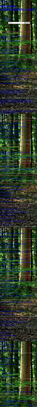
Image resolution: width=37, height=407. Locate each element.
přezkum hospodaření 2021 (8, 335)
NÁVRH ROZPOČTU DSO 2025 (11, 166)
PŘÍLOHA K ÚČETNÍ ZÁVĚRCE (11, 131)
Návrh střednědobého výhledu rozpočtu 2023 (13, 321)
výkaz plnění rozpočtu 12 (8, 344)
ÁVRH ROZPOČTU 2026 (9, 53)
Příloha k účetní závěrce (7, 192)
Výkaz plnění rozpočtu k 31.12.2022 (11, 262)
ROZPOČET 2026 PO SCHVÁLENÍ (12, 41)
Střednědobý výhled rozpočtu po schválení (13, 233)
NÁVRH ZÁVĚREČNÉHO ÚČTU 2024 (13, 123)
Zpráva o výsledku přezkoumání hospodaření (13, 68)
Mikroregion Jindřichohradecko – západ (17, 7)
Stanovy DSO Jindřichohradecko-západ (15, 401)
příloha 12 (3, 338)
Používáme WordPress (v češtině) (10, 405)
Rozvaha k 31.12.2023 (7, 195)
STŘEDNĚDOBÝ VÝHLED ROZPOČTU (13, 50)
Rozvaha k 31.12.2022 (7, 265)
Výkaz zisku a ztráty (6, 201)
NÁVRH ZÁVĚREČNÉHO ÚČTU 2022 (13, 280)
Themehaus (30, 405)
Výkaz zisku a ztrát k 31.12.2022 (10, 268)
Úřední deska (8, 19)
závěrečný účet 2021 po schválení (10, 350)
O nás (6, 18)
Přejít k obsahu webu (7, 1)
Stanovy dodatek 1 (9, 402)
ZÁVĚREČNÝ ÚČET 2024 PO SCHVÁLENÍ (14, 79)
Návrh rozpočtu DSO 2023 (8, 325)
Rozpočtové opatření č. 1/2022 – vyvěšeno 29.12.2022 (16, 302)
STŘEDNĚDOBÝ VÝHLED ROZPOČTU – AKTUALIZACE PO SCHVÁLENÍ (14, 91)
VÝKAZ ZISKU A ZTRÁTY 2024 (11, 62)
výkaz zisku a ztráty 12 (7, 347)
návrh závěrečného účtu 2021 (9, 358)
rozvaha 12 (4, 341)
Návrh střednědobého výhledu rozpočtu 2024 (13, 244)
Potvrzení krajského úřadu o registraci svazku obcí (18, 391)
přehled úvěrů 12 (5, 332)
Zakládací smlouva (9, 384)
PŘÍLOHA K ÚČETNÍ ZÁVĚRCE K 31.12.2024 (15, 76)
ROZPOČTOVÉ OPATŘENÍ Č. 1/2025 (13, 83)
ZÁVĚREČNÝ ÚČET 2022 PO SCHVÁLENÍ (14, 259)
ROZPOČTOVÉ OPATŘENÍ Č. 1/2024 (12, 178)
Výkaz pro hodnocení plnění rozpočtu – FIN (13, 198)
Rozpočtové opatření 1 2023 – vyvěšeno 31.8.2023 (15, 251)
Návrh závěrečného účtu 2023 (9, 209)
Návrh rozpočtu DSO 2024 (8, 247)
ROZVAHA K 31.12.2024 (8, 65)
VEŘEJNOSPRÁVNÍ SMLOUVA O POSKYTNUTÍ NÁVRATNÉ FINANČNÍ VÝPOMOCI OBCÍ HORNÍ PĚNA (17, 102)
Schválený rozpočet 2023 (8, 314)
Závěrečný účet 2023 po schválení (10, 186)
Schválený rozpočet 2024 (8, 236)
